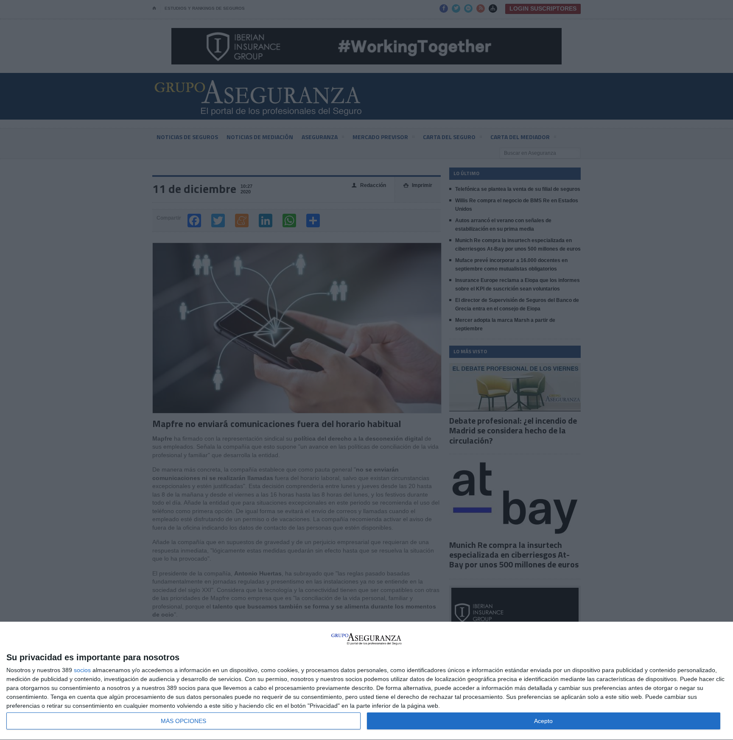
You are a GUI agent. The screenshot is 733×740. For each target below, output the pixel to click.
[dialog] (366, 681)
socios (82, 670)
